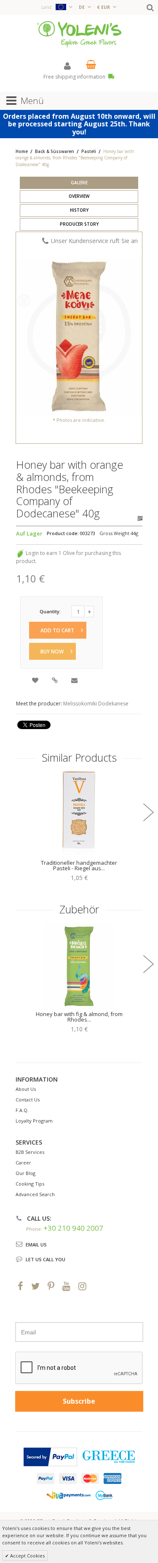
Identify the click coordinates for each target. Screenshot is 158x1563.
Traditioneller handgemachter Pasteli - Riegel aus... (79, 865)
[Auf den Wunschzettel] (36, 681)
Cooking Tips (30, 1183)
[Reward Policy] (20, 553)
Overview (79, 196)
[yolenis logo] (79, 33)
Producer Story (79, 224)
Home (22, 151)
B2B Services (30, 1152)
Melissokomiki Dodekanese (96, 703)
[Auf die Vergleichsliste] (55, 681)
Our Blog (25, 1173)
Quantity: (50, 611)
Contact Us (28, 1099)
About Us (26, 1089)
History (79, 210)
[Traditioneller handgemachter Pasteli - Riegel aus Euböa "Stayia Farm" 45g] (79, 811)
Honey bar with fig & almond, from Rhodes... (79, 1016)
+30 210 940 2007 (73, 1228)
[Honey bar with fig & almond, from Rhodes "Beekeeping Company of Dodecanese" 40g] (79, 962)
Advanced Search (35, 1194)
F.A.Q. (22, 1110)
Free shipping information (75, 76)
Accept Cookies (27, 1555)
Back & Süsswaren (54, 151)
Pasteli (88, 151)
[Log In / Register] (67, 65)
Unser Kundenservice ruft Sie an (94, 241)
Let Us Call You (45, 1259)
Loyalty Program (34, 1121)
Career (23, 1162)
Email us (36, 1244)
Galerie (79, 183)
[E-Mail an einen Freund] (75, 681)
